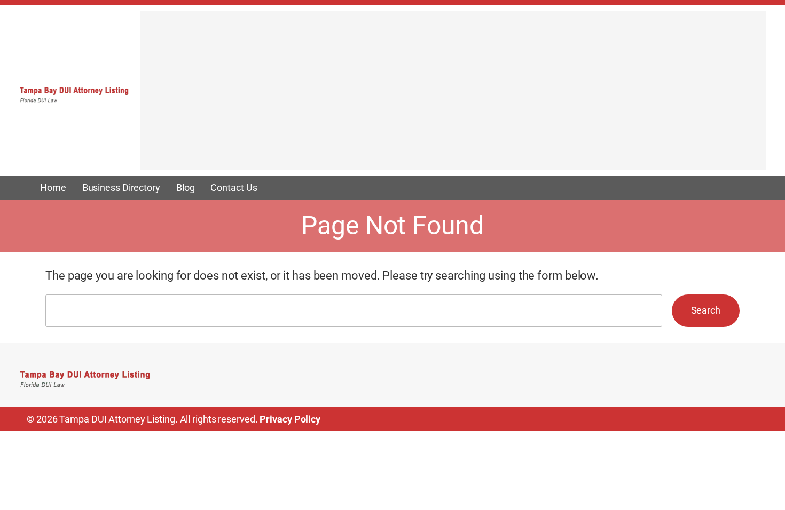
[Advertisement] (453, 95)
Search (705, 310)
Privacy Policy (290, 419)
